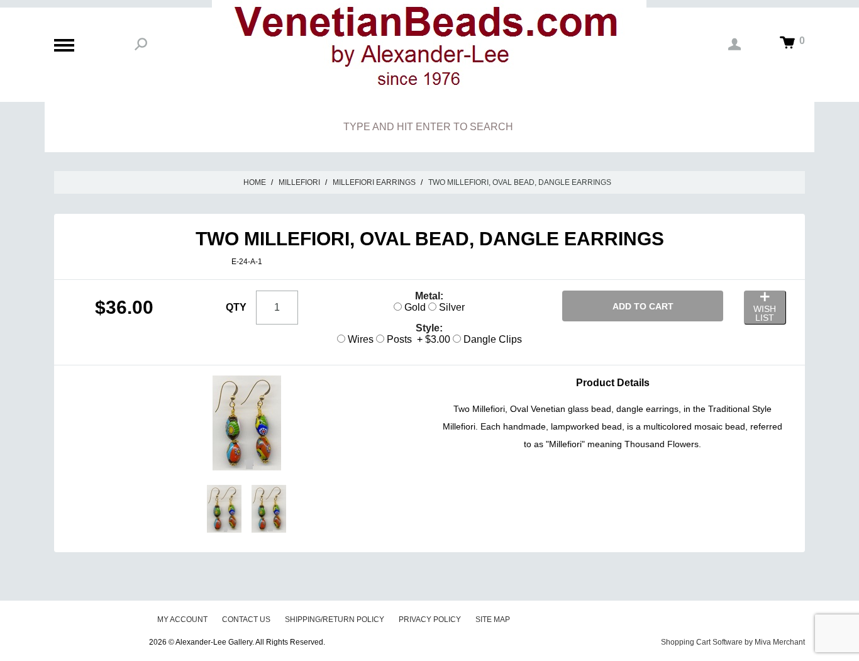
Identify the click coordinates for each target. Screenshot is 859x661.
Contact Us (246, 619)
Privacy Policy (430, 619)
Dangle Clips (491, 339)
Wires (359, 339)
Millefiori (299, 182)
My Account (182, 619)
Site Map (492, 619)
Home (254, 182)
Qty (236, 307)
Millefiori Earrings (374, 182)
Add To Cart (642, 306)
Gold (414, 307)
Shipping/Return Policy (334, 619)
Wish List (764, 313)
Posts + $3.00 (417, 339)
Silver (450, 307)
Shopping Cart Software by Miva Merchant (733, 642)
